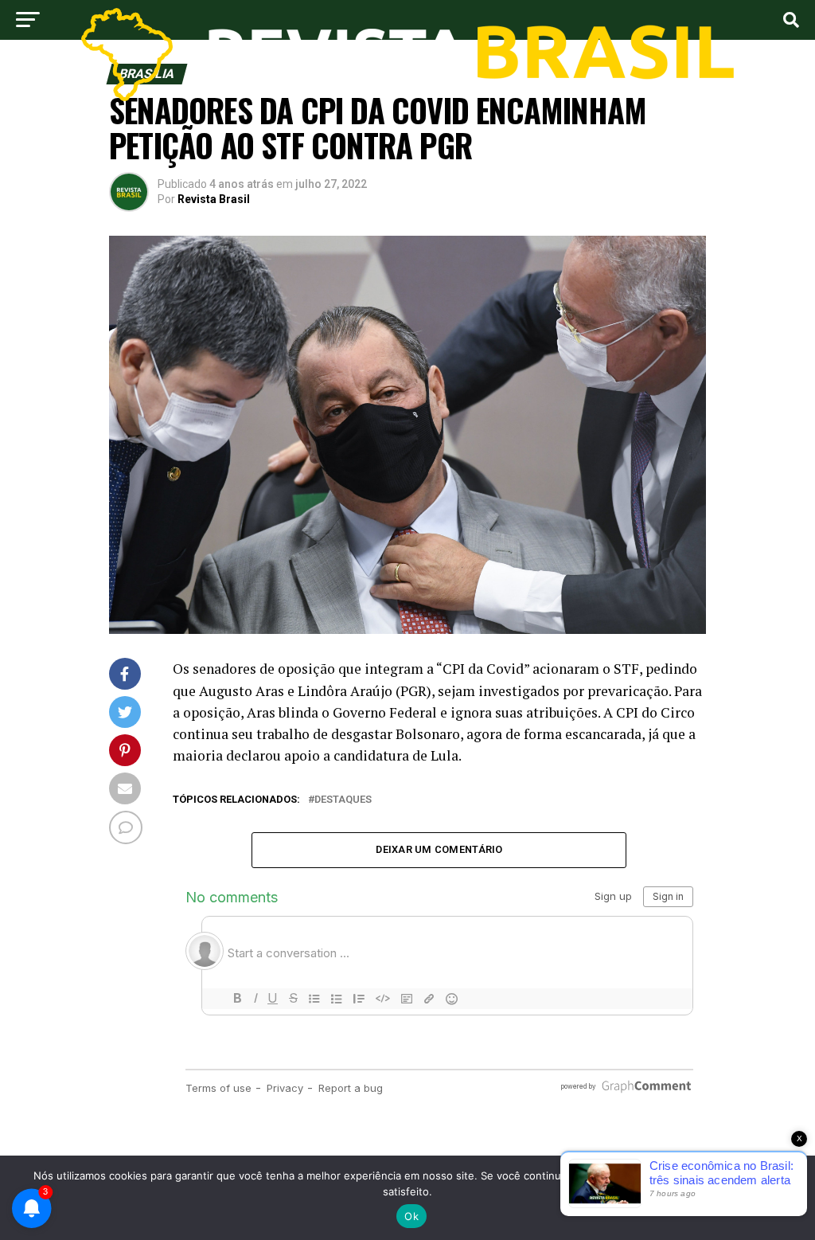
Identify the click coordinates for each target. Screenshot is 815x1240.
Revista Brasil (213, 199)
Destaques (343, 800)
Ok (411, 1216)
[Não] (795, 1198)
